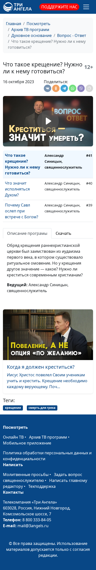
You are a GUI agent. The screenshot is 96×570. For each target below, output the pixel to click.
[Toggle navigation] (86, 7)
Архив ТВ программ (30, 29)
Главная (13, 23)
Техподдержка (42, 486)
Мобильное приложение (27, 443)
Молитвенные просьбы (25, 474)
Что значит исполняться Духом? (17, 189)
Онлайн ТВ (13, 437)
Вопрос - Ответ (71, 35)
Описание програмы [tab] (27, 233)
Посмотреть (38, 23)
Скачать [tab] (63, 233)
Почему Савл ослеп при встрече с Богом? (21, 211)
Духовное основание (31, 35)
